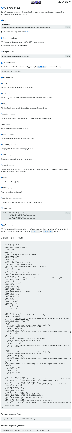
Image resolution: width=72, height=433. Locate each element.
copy (68, 27)
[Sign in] (63, 2)
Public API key (5, 24)
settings (27, 32)
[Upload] (59, 2)
